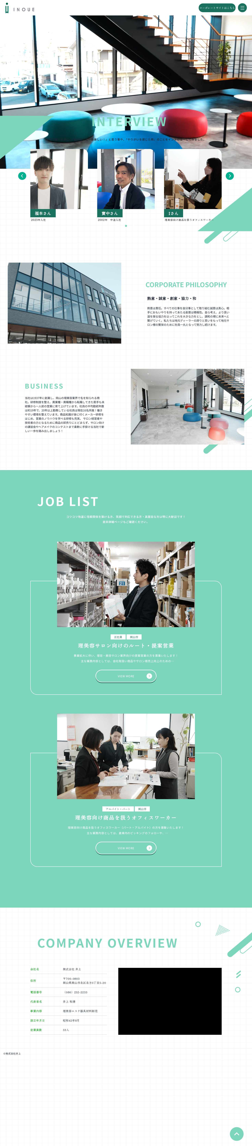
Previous (22, 176)
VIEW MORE (126, 676)
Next (230, 176)
